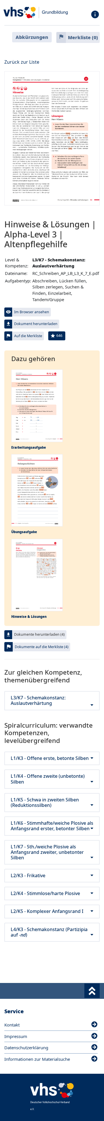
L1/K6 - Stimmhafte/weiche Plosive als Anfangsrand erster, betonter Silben (52, 825)
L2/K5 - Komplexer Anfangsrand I (47, 911)
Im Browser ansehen (31, 311)
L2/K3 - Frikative (28, 875)
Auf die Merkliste (28, 335)
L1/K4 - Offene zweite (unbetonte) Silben (48, 778)
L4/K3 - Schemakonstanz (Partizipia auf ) (49, 932)
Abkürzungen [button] (32, 37)
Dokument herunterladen (35, 323)
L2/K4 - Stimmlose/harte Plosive (45, 893)
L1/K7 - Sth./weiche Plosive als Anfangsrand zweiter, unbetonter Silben (47, 852)
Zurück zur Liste (21, 62)
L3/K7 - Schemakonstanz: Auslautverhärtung (38, 700)
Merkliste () (83, 37)
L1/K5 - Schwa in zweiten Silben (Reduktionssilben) (45, 802)
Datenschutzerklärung (26, 1047)
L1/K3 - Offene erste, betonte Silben (50, 758)
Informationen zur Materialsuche (37, 1059)
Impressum (15, 1036)
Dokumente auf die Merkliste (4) (41, 646)
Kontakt (12, 1025)
